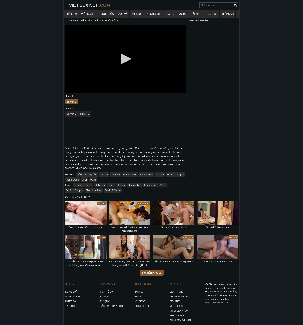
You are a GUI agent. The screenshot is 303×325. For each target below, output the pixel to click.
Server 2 (85, 113)
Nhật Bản (71, 301)
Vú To (182, 13)
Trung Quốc (105, 13)
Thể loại (71, 13)
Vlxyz (84, 179)
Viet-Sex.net (178, 306)
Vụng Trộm (72, 296)
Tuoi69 (139, 291)
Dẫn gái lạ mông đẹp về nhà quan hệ (173, 261)
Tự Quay (105, 301)
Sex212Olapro (113, 190)
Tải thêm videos (151, 272)
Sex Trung (177, 291)
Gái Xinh (196, 13)
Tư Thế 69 (106, 291)
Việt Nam (87, 13)
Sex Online (177, 315)
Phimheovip (146, 174)
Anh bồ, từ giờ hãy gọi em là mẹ (85, 227)
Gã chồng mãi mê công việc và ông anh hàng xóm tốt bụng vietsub (85, 263)
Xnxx (138, 296)
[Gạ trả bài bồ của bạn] (217, 213)
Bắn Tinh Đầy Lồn (87, 174)
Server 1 (71, 101)
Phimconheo (130, 174)
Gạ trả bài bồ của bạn (217, 227)
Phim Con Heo (94, 190)
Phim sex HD (142, 306)
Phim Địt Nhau (179, 296)
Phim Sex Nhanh (180, 310)
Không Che (154, 13)
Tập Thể (70, 306)
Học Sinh (212, 13)
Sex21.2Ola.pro (175, 174)
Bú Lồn (104, 174)
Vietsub (137, 13)
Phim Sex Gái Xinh (181, 320)
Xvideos (140, 301)
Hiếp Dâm (228, 13)
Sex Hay (175, 301)
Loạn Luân (72, 291)
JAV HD (170, 13)
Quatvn (160, 174)
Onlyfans (115, 174)
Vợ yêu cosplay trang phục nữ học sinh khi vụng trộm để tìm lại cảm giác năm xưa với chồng (129, 263)
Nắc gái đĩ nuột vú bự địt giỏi (217, 261)
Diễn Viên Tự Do (83, 185)
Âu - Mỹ (123, 13)
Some (110, 185)
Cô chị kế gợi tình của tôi (173, 227)
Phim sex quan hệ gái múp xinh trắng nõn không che (129, 229)
